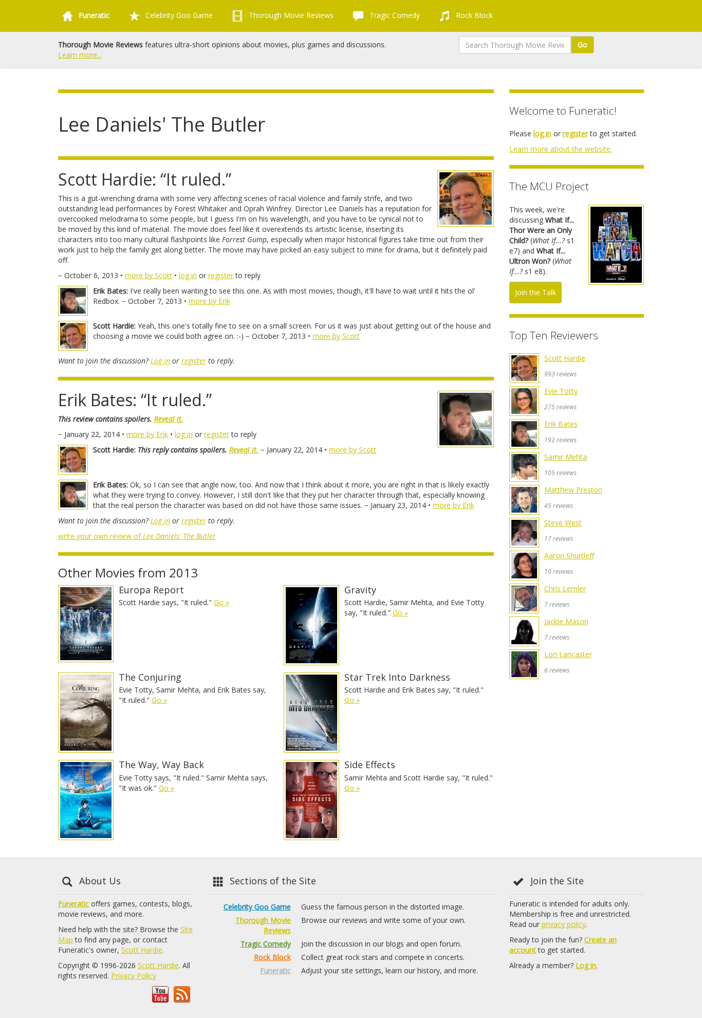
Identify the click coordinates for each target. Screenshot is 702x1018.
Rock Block (473, 15)
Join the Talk (535, 292)
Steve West (563, 523)
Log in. (587, 965)
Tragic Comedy (393, 15)
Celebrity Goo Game (178, 15)
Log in (160, 361)
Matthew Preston (573, 490)
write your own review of (137, 536)
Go (582, 44)
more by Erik (209, 301)
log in (188, 275)
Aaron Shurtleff (569, 555)
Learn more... (80, 55)
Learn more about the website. (560, 149)
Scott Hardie (564, 358)
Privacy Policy (133, 975)
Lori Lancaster (568, 654)
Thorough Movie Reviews (290, 15)
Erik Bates (561, 424)
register (220, 275)
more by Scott (148, 275)
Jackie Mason (566, 621)
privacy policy (564, 924)
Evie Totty (561, 391)
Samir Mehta (565, 457)
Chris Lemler (565, 588)
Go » (221, 602)
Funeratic (73, 903)
